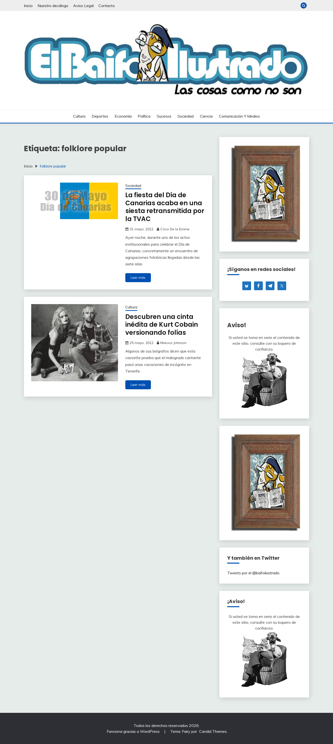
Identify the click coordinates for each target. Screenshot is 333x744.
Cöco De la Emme (174, 229)
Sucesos (164, 116)
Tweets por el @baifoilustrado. (253, 572)
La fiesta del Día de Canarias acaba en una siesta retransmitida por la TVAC (164, 207)
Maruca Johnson (173, 343)
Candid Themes (213, 731)
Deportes (100, 116)
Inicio (28, 5)
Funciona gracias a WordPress (134, 731)
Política (144, 116)
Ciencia (206, 116)
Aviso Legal (83, 5)
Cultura (79, 116)
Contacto (106, 5)
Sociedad (185, 116)
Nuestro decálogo (53, 5)
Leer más (138, 277)
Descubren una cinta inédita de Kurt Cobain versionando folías (161, 324)
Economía (123, 116)
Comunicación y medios (239, 116)
